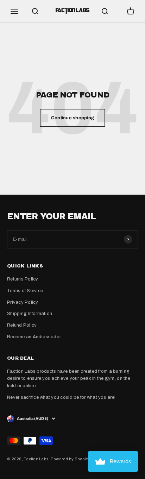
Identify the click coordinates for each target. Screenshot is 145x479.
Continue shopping (72, 117)
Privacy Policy (22, 302)
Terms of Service (25, 290)
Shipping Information (29, 313)
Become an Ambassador (34, 336)
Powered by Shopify (70, 459)
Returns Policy (22, 279)
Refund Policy (22, 325)
